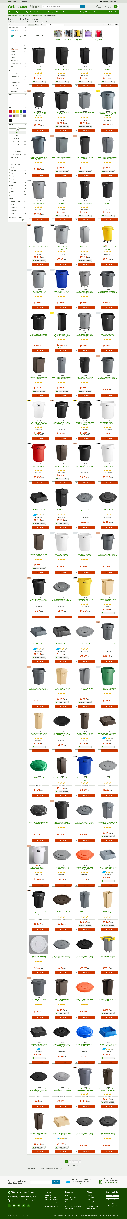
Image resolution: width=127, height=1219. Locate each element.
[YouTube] (14, 1205)
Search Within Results (15, 217)
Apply (17, 132)
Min (9, 127)
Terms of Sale (57, 1215)
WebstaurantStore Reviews (73, 1206)
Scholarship (90, 1204)
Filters (10, 24)
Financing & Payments (93, 1202)
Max (19, 127)
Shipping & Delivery (113, 1206)
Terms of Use (75, 1215)
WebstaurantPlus (49, 1195)
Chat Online (111, 1203)
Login (105, 126)
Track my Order (112, 1200)
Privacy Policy (66, 1215)
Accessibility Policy (86, 1215)
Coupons (67, 1202)
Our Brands (90, 1197)
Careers (89, 1199)
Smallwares (37, 12)
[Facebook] (18, 1205)
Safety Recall (69, 1208)
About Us (89, 1195)
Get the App (24, 1)
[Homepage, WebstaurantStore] (23, 6)
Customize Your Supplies (52, 1202)
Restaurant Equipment (15, 12)
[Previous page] (63, 1161)
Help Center (12, 1)
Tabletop (58, 12)
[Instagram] (9, 1205)
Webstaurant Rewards (51, 1197)
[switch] (116, 25)
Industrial (104, 12)
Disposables (66, 12)
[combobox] (61, 6)
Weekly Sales (69, 1199)
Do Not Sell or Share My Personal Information (106, 1215)
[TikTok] (23, 1205)
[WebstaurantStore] (23, 1192)
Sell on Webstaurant (92, 1206)
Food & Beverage (48, 12)
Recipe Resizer (49, 1204)
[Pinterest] (28, 1205)
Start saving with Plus (78, 1184)
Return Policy (91, 1208)
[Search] (23, 220)
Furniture (75, 12)
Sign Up (56, 1182)
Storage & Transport (86, 12)
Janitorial (96, 12)
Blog (66, 1195)
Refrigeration (28, 12)
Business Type (113, 12)
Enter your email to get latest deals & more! (17, 1182)
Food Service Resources (72, 1204)
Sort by (43, 24)
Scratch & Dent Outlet (71, 1197)
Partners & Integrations (51, 1206)
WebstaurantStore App (51, 1199)
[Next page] (83, 1161)
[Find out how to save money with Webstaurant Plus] (35, 515)
